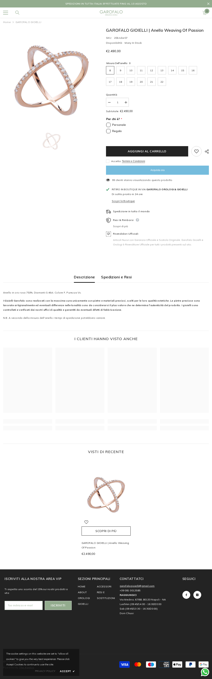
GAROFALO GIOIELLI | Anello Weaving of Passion (105, 545)
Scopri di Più (106, 531)
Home (7, 22)
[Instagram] (197, 595)
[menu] (5, 12)
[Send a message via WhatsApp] (205, 672)
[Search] (17, 12)
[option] (106, 3)
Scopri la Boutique (123, 200)
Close (208, 3)
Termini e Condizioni (133, 161)
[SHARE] (205, 151)
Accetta (116, 161)
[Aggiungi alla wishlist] (196, 151)
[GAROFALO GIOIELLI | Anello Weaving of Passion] (106, 492)
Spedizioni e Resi (116, 277)
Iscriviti (58, 605)
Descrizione (84, 277)
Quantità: (112, 94)
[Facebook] (186, 595)
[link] (27, 421)
